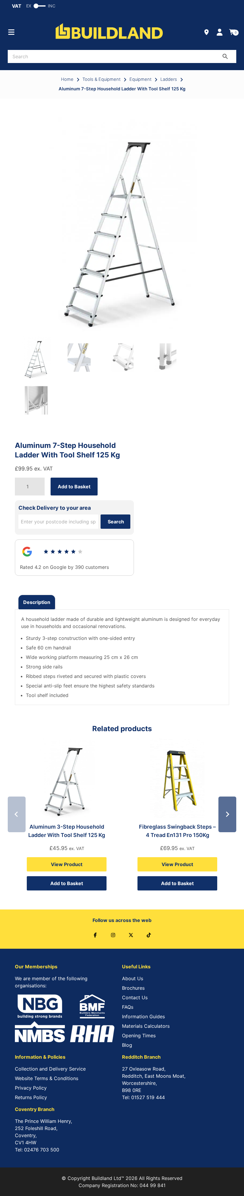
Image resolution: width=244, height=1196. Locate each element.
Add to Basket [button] (66, 883)
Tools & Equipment (101, 79)
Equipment (140, 79)
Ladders (168, 79)
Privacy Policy (31, 1088)
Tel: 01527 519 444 (143, 1097)
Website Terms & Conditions (46, 1078)
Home (67, 79)
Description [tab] (36, 602)
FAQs (127, 1007)
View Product (66, 864)
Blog (127, 1045)
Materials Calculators (146, 1026)
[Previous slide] (17, 814)
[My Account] (219, 32)
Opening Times (139, 1035)
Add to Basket (74, 487)
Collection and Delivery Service (50, 1069)
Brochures (133, 988)
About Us (132, 978)
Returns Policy (31, 1097)
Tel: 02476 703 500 (37, 1150)
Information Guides (143, 1016)
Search (116, 522)
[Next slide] (227, 814)
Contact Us (135, 997)
